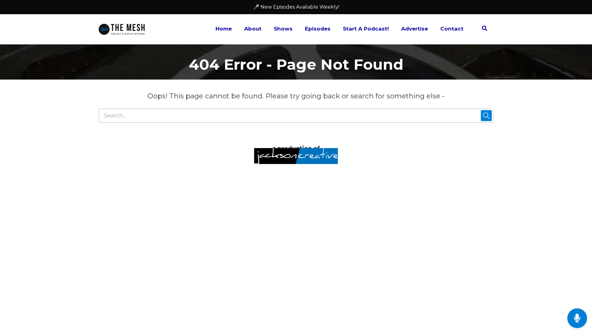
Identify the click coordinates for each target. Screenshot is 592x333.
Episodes (318, 29)
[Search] (481, 29)
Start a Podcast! (366, 29)
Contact (451, 29)
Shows (283, 29)
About (252, 29)
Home (224, 29)
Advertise (414, 29)
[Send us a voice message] (577, 318)
